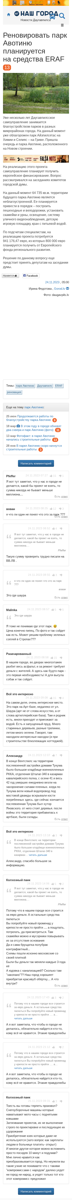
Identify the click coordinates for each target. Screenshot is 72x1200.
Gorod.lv (59, 288)
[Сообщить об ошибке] (67, 288)
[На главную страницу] (8, 14)
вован (62, 589)
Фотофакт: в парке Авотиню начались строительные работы (30, 437)
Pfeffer (61, 550)
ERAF (59, 385)
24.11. (52, 282)
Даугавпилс (44, 385)
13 (55, 440)
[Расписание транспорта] (52, 17)
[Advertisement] (36, 337)
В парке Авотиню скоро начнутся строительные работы (34, 447)
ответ (64, 496)
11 (57, 430)
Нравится (9, 275)
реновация (14, 392)
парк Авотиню (25, 385)
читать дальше (38, 854)
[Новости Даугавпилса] (36, 13)
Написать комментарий (36, 463)
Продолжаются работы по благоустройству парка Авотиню (29, 418)
